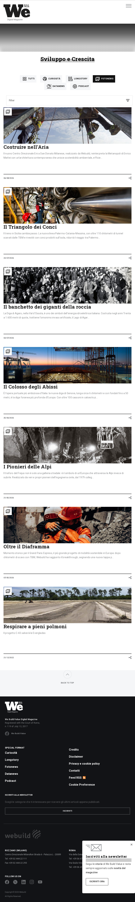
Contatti (74, 770)
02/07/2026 (9, 338)
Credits (74, 749)
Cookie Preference (82, 784)
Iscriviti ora (97, 881)
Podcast (83, 86)
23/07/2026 (9, 258)
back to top (67, 683)
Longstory (80, 78)
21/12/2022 (9, 657)
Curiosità (54, 78)
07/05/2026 (9, 578)
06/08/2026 (9, 178)
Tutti (31, 78)
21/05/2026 (9, 498)
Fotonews (107, 78)
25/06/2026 (9, 418)
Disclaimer (76, 756)
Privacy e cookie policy (84, 763)
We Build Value (18, 733)
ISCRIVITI (67, 811)
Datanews (58, 86)
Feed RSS (75, 777)
